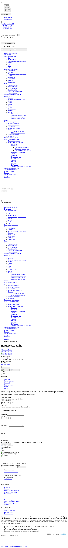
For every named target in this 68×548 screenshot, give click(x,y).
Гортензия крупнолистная (23, 150)
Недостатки (4, 440)
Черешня (10, 110)
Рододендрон (15, 158)
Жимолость (11, 77)
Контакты (7, 11)
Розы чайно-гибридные (15, 91)
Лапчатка (14, 155)
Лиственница (12, 59)
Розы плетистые (13, 88)
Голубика (10, 72)
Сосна (10, 64)
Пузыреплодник (16, 157)
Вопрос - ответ (9, 385)
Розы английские (13, 85)
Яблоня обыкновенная (18, 114)
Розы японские (12, 93)
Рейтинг (3, 416)
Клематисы (11, 126)
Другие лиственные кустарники (21, 166)
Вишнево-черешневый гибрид (17, 99)
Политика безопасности (11, 490)
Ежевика (10, 75)
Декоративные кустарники (12, 501)
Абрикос (10, 98)
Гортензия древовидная (22, 149)
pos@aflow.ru (8, 479)
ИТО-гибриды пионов (18, 133)
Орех (9, 106)
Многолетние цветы (10, 503)
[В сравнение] (14, 370)
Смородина (11, 82)
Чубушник (14, 165)
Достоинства (4, 433)
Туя (9, 67)
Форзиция (14, 163)
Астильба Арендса (13, 123)
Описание (7, 379)
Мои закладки (8, 514)
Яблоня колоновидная (18, 117)
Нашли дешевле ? (6, 364)
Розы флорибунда (13, 90)
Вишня (10, 101)
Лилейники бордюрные (15, 128)
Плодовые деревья (9, 500)
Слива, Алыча (12, 109)
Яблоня (10, 112)
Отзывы (7, 383)
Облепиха (11, 104)
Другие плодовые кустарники (17, 74)
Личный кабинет (9, 510)
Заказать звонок (10, 481)
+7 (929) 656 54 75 (6, 27)
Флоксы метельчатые (14, 134)
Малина (10, 80)
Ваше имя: (4, 414)
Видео (6, 386)
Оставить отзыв (5, 444)
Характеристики (9, 381)
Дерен (13, 153)
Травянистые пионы (17, 131)
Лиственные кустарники (15, 142)
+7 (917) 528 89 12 (6, 28)
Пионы (10, 130)
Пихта (10, 62)
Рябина (10, 107)
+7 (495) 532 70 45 (6, 25)
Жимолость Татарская (18, 152)
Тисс (9, 66)
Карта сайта (7, 494)
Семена (6, 504)
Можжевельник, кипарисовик (17, 61)
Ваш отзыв (4, 425)
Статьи (7, 5)
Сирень (13, 160)
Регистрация (8, 17)
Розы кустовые (12, 86)
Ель (9, 58)
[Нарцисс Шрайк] (6, 350)
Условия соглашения (10, 492)
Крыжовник (11, 78)
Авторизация (8, 19)
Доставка (7, 9)
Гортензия (14, 145)
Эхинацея (11, 136)
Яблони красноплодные (18, 115)
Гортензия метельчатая (22, 147)
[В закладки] (5, 370)
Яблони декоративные (18, 118)
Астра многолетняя (13, 125)
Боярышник (11, 70)
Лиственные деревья (14, 141)
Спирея (13, 161)
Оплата (7, 7)
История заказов (9, 512)
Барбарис (14, 144)
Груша (10, 102)
